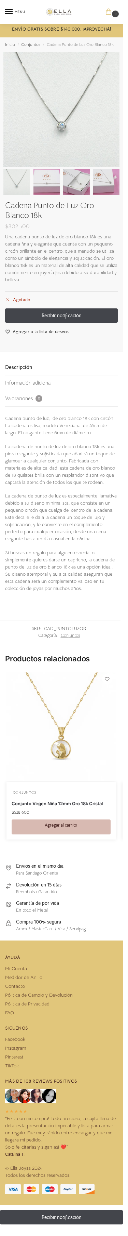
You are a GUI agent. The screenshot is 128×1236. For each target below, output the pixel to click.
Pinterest (14, 1057)
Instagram (15, 1048)
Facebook (15, 1039)
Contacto (15, 986)
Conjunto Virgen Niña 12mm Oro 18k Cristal (57, 803)
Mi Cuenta (16, 968)
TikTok (12, 1066)
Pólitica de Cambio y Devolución (39, 995)
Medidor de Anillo (23, 977)
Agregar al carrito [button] (61, 825)
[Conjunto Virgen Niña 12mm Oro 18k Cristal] (61, 726)
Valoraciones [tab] (22, 398)
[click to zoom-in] (61, 109)
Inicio (10, 44)
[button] (110, 12)
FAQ (9, 1013)
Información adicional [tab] (28, 382)
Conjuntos (30, 44)
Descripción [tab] (18, 367)
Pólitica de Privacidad (27, 1004)
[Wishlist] (107, 679)
